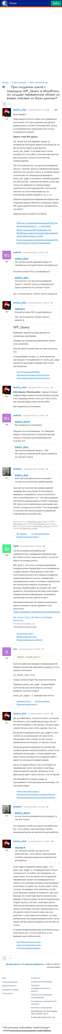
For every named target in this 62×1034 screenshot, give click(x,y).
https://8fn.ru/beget (30, 528)
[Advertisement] (31, 14)
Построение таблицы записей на (29, 948)
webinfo (17, 252)
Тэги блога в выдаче (42, 701)
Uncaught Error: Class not (26, 633)
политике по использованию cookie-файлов (30, 1030)
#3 (52, 387)
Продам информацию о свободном (30, 640)
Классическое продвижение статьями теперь (34, 378)
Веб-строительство (39, 82)
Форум (5, 82)
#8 (52, 713)
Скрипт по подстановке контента (30, 945)
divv (15, 648)
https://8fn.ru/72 (43, 524)
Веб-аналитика (9, 985)
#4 (47, 415)
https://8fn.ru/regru (35, 521)
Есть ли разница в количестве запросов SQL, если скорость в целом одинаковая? (38, 241)
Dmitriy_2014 (19, 109)
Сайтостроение (19, 82)
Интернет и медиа (10, 989)
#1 (47, 252)
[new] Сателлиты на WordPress (28, 372)
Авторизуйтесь (13, 964)
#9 (47, 806)
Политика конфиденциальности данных (41, 988)
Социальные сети (10, 982)
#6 (44, 546)
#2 (52, 302)
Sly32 (16, 545)
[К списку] (8, 87)
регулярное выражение (40, 534)
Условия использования (41, 981)
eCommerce (7, 993)
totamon (17, 468)
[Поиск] (48, 4)
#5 (47, 469)
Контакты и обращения (41, 1007)
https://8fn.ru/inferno (42, 526)
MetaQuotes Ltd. (48, 1017)
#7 (43, 649)
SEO (4, 978)
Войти (56, 3)
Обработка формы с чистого (27, 637)
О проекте (35, 978)
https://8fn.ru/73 (19, 524)
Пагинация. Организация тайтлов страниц (33, 375)
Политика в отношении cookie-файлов (41, 996)
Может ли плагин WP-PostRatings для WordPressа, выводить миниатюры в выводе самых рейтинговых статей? (37, 233)
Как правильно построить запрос (29, 942)
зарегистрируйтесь (34, 964)
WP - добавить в (23, 534)
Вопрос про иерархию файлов (28, 537)
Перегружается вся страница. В (29, 791)
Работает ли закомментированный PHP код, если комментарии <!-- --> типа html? (37, 224)
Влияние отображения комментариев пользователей (37, 797)
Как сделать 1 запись (24, 701)
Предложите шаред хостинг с (28, 704)
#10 (52, 841)
